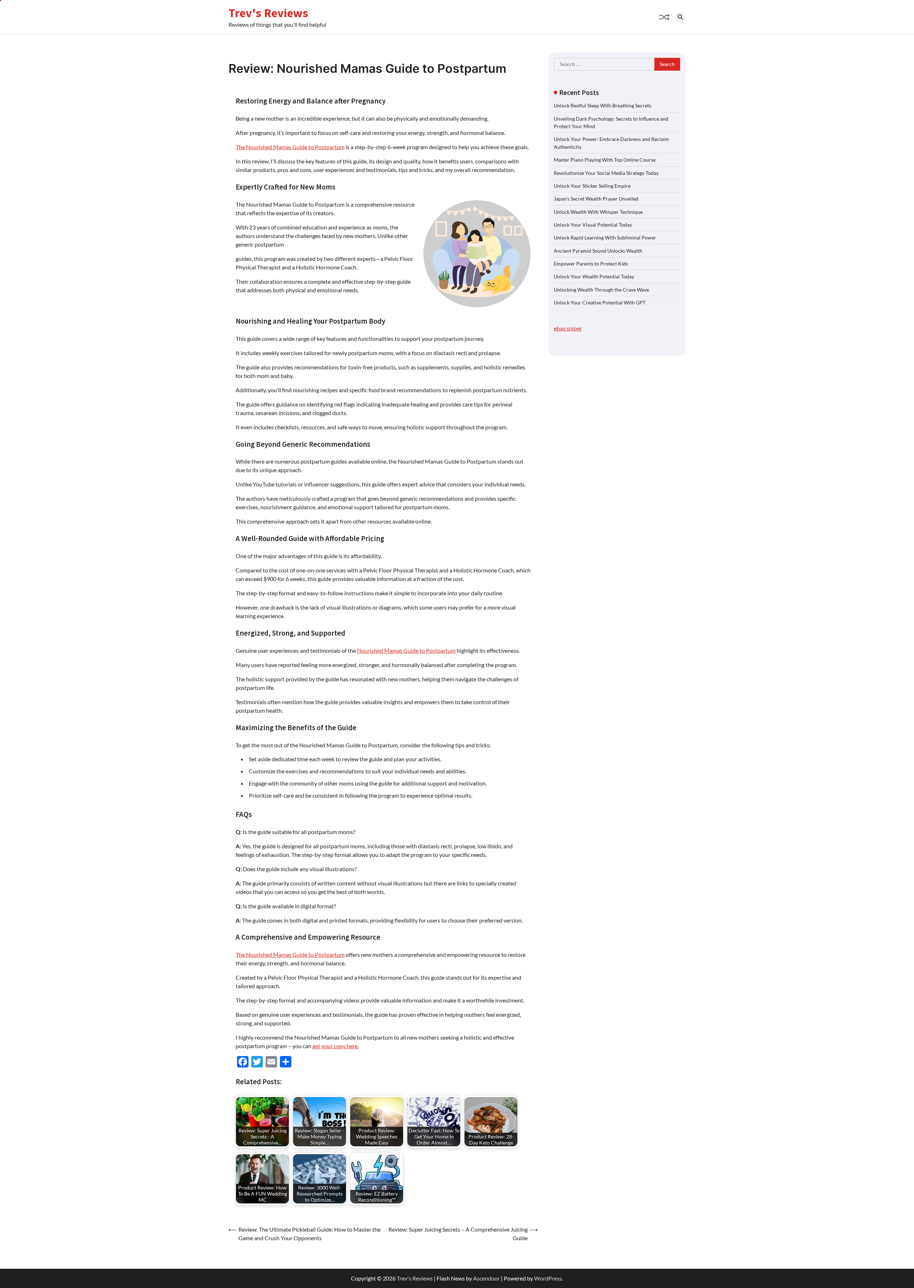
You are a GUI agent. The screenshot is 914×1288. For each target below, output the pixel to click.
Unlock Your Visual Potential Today (593, 224)
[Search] (680, 17)
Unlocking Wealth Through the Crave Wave (601, 289)
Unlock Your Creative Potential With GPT (600, 302)
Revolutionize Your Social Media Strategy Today (606, 173)
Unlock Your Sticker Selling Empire (592, 185)
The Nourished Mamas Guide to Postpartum (290, 146)
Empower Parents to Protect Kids (591, 263)
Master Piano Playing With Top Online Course (605, 160)
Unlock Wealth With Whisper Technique (598, 211)
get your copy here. (335, 1045)
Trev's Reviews (268, 12)
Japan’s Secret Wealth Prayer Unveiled (596, 199)
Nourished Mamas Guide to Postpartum (406, 650)
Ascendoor (486, 1278)
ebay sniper (568, 328)
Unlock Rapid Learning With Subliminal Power (605, 237)
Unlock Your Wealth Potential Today (594, 276)
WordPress (548, 1278)
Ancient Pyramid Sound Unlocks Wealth (598, 250)
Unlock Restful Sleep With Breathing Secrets (602, 105)
